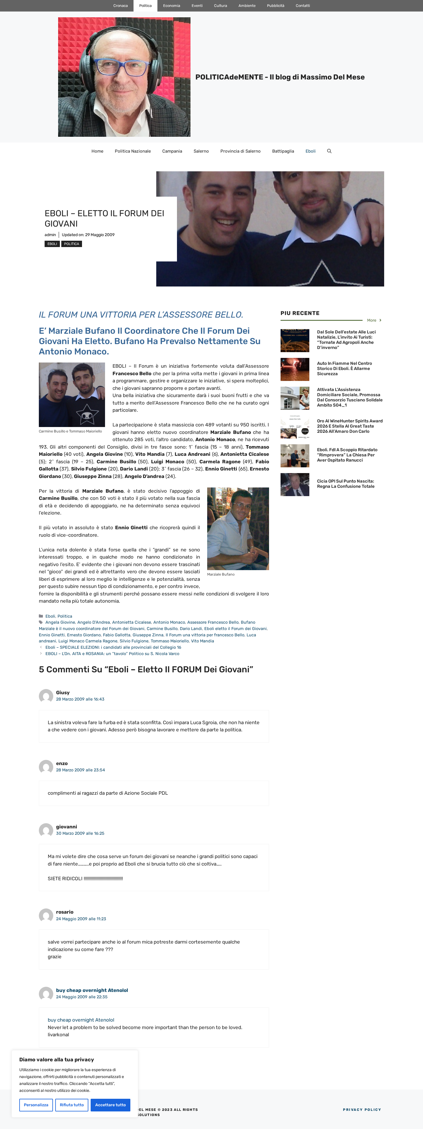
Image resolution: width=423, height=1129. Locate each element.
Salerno (201, 151)
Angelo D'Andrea (93, 622)
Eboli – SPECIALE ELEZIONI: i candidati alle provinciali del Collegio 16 (113, 647)
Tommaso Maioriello (170, 641)
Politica (145, 5)
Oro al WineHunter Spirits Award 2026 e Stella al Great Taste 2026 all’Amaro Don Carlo (350, 426)
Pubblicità (275, 5)
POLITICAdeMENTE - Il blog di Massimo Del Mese (280, 77)
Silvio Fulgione (134, 641)
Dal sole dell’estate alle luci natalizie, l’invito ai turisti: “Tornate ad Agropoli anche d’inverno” (346, 339)
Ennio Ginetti (52, 634)
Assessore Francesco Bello (213, 622)
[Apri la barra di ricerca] (329, 151)
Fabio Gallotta (116, 634)
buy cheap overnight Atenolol (92, 990)
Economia (171, 5)
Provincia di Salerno (240, 151)
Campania (172, 151)
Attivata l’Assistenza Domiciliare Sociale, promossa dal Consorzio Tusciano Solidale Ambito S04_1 (350, 397)
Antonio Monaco (169, 622)
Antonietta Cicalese (131, 622)
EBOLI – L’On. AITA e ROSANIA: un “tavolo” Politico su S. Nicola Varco (112, 653)
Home (97, 151)
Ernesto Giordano (84, 634)
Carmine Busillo (162, 628)
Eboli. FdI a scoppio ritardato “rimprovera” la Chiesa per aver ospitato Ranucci (347, 455)
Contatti (303, 5)
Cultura (220, 5)
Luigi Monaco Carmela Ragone (87, 641)
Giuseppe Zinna (148, 634)
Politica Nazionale (133, 151)
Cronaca (120, 5)
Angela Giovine (60, 622)
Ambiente (247, 5)
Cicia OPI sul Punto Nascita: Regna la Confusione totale (346, 484)
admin (50, 234)
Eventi (197, 5)
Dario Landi (191, 628)
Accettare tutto (110, 1105)
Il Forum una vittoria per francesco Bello (205, 634)
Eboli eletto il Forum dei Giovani (235, 628)
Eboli (311, 151)
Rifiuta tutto (72, 1105)
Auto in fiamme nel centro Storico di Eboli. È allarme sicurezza (344, 368)
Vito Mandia (202, 641)
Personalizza (36, 1105)
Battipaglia (283, 151)
